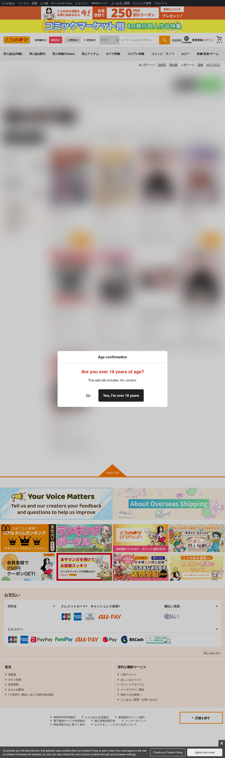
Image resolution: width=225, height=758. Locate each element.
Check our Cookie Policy (168, 752)
